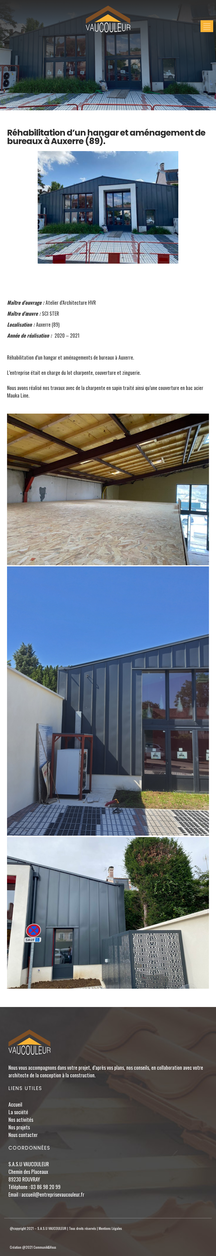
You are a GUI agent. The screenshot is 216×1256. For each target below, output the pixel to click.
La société (18, 1112)
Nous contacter (23, 1134)
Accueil (15, 1104)
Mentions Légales (110, 1228)
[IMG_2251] (108, 701)
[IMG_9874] (108, 489)
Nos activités (20, 1119)
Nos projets (19, 1127)
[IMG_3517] (108, 913)
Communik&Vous (44, 1247)
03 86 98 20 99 (45, 1186)
